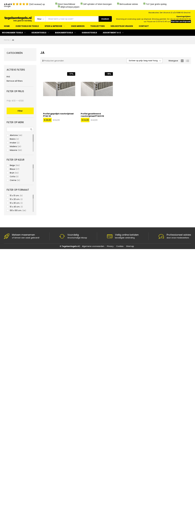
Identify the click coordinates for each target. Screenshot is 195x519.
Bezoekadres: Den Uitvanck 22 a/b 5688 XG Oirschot (169, 13)
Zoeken (105, 19)
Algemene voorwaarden (93, 246)
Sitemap (130, 246)
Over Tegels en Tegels (27, 26)
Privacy (110, 246)
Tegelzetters (97, 26)
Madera (13, 146)
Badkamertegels (64, 33)
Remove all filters (15, 81)
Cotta (12, 176)
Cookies (120, 246)
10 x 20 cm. (15, 199)
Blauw (12, 169)
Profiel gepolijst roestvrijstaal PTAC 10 (58, 114)
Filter (20, 111)
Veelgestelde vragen (121, 26)
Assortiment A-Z (112, 33)
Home (7, 26)
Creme (13, 180)
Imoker (13, 142)
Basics (13, 139)
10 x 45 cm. (15, 206)
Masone (13, 150)
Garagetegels (89, 33)
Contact (144, 26)
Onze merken (77, 26)
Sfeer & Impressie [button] (53, 26)
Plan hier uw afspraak (181, 21)
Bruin (12, 172)
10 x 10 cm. (14, 195)
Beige (12, 165)
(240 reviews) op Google (24, 5)
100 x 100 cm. (16, 210)
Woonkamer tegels (12, 33)
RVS (8, 76)
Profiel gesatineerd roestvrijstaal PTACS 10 (92, 114)
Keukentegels (39, 33)
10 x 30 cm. (15, 203)
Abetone (14, 135)
